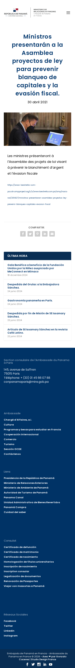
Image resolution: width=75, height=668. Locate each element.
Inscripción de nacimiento (20, 566)
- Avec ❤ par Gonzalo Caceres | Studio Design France (42, 658)
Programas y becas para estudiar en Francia (32, 429)
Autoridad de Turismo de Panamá (26, 492)
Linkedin (9, 630)
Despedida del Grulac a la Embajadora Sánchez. (33, 286)
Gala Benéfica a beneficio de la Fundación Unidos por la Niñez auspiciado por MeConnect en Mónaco (35, 268)
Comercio (10, 439)
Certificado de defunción (20, 547)
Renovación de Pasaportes (21, 581)
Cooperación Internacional (21, 434)
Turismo (9, 444)
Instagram (11, 635)
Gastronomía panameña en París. (30, 300)
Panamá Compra (15, 507)
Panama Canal (13, 497)
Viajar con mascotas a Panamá (24, 586)
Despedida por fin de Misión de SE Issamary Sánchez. (36, 315)
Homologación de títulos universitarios (29, 561)
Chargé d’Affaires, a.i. (18, 419)
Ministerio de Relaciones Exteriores (26, 483)
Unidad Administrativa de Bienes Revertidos (32, 502)
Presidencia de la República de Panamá (29, 478)
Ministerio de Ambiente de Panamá (26, 487)
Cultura (9, 424)
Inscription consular (16, 571)
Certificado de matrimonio (21, 552)
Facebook (10, 621)
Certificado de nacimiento (21, 557)
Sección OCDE (12, 449)
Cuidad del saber (15, 512)
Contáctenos (12, 454)
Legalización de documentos (22, 576)
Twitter (8, 626)
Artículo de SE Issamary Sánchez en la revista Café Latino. (37, 331)
